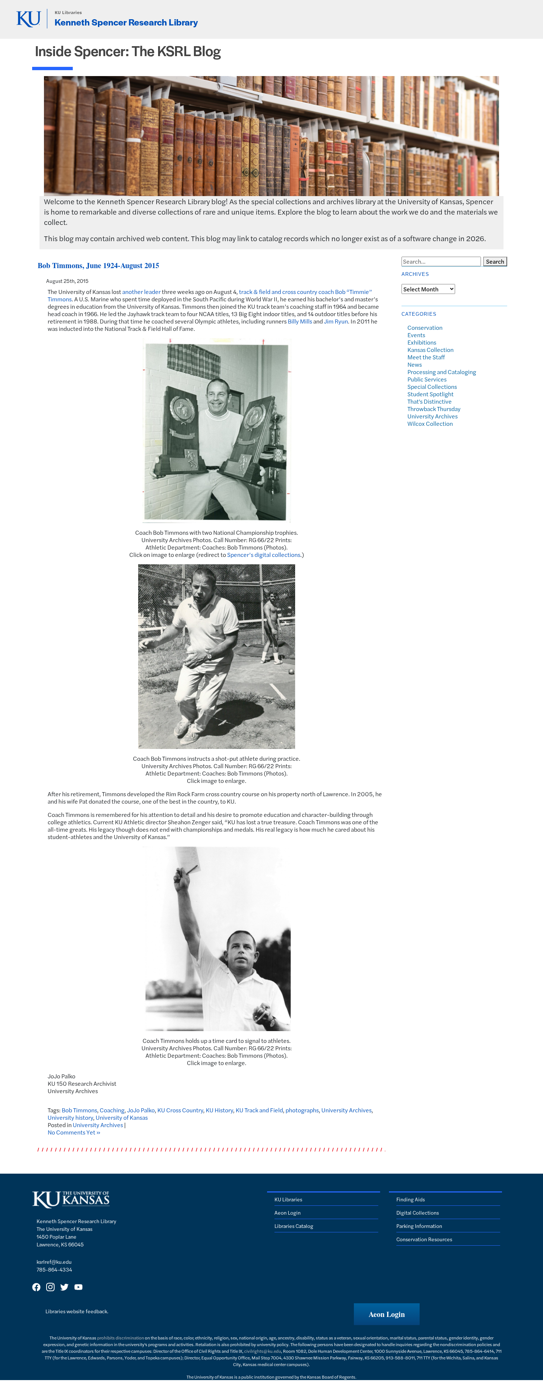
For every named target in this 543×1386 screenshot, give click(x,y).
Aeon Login (287, 1212)
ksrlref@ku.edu (54, 1261)
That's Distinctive (429, 401)
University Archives (346, 1110)
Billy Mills (300, 321)
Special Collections (432, 386)
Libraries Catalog (293, 1225)
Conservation (425, 327)
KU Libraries (68, 12)
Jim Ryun (336, 321)
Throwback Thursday (434, 408)
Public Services (427, 379)
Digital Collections (417, 1212)
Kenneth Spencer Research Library (126, 22)
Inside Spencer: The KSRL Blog (128, 50)
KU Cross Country (180, 1110)
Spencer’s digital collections (263, 554)
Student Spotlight (430, 394)
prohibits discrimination (120, 1337)
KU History (219, 1110)
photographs (302, 1110)
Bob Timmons (79, 1110)
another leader (141, 291)
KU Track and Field (259, 1110)
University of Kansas (122, 1117)
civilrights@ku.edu (262, 1351)
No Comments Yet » (74, 1132)
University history (70, 1117)
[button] (387, 1314)
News (414, 364)
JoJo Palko (141, 1110)
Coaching (112, 1110)
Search (495, 261)
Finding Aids (410, 1199)
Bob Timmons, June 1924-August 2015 (98, 265)
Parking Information (419, 1225)
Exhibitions (421, 342)
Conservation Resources (424, 1239)
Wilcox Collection (430, 423)
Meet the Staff (426, 357)
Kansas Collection (430, 349)
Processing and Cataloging (441, 371)
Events (416, 335)
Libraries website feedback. (76, 1311)
